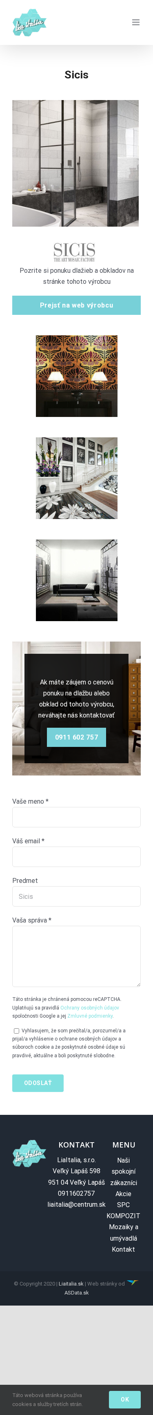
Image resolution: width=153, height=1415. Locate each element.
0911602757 (76, 1193)
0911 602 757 (76, 737)
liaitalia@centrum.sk (76, 1204)
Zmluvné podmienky (90, 1016)
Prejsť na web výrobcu (76, 305)
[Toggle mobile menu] (136, 22)
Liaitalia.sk (71, 1284)
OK (125, 1399)
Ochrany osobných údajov (89, 1008)
